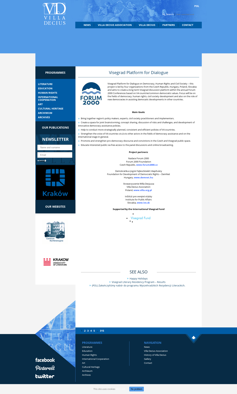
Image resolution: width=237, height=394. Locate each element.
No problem (136, 389)
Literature (45, 84)
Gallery (147, 358)
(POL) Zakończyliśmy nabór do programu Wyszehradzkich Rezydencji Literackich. (138, 285)
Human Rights (47, 92)
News (87, 25)
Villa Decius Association (156, 350)
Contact (187, 25)
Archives (44, 117)
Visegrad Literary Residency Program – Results (139, 282)
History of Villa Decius (155, 354)
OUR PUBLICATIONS (55, 127)
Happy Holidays (139, 278)
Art (40, 104)
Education (45, 88)
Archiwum (45, 113)
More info (121, 389)
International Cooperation (48, 98)
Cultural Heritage (50, 108)
